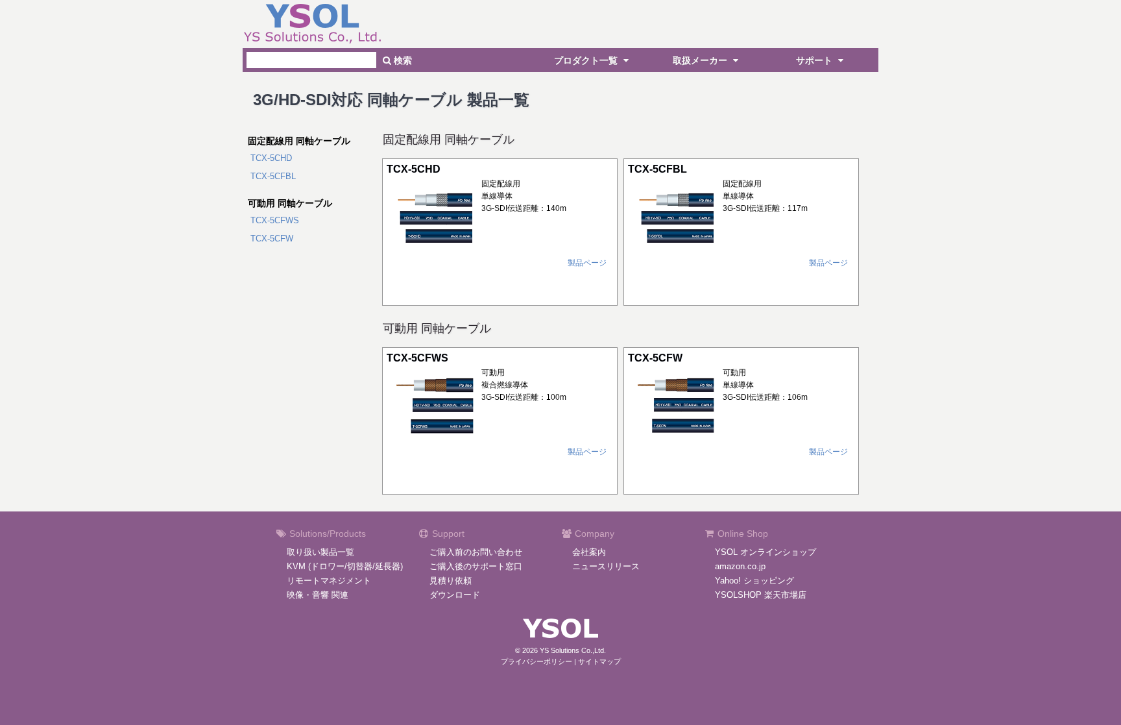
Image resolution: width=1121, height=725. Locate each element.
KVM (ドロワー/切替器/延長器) (345, 566)
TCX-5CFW (271, 238)
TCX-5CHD (271, 158)
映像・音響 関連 (317, 595)
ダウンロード (454, 595)
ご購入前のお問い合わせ (475, 552)
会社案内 (589, 552)
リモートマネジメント (329, 580)
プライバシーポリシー (536, 661)
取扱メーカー (701, 60)
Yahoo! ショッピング (754, 580)
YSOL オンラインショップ (765, 552)
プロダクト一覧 (587, 60)
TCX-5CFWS (274, 220)
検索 (401, 60)
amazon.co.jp (740, 566)
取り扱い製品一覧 (320, 552)
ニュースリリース (606, 566)
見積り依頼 (450, 580)
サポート (815, 60)
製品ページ (587, 262)
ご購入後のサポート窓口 (475, 566)
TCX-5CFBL (273, 176)
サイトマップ (599, 661)
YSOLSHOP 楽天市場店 (760, 595)
